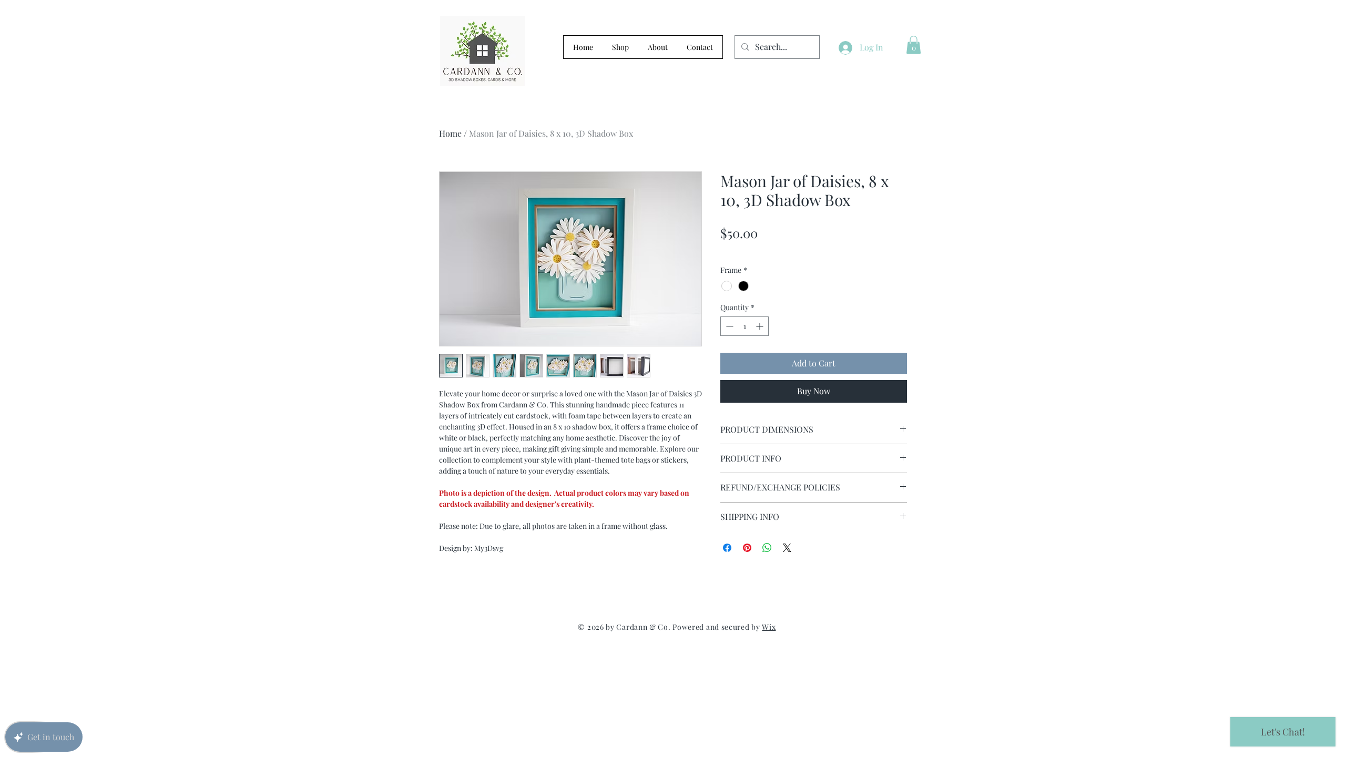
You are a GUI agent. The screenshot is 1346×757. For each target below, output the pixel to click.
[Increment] (760, 326)
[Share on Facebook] (727, 547)
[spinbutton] (744, 326)
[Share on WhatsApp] (767, 547)
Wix (769, 627)
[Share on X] (787, 547)
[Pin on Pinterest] (747, 547)
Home (450, 133)
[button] (913, 45)
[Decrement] (728, 326)
